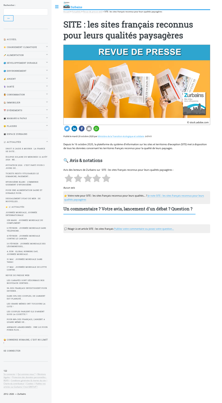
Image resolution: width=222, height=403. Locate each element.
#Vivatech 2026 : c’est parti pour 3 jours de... (25, 166)
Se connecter (12, 351)
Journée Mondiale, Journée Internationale (21, 213)
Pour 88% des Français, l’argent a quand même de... (26, 320)
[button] (67, 128)
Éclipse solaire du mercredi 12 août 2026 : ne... (26, 158)
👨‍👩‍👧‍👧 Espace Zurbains (15, 134)
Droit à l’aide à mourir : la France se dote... (25, 150)
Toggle (57, 6)
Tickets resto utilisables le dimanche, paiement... (22, 174)
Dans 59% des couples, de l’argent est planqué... (26, 297)
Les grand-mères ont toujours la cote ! (26, 305)
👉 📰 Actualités (15, 207)
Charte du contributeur (14, 383)
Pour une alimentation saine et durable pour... (24, 191)
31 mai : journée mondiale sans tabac (25, 260)
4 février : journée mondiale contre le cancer (23, 237)
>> (8, 18)
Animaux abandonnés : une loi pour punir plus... (27, 328)
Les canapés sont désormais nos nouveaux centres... (26, 281)
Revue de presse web (92, 11)
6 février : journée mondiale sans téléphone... (26, 229)
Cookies (29, 383)
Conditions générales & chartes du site (28, 380)
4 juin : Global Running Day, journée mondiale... (22, 252)
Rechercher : (9, 5)
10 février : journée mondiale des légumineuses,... (26, 245)
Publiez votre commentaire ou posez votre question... (144, 228)
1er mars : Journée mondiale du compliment (25, 221)
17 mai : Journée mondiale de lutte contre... (27, 268)
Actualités (76, 11)
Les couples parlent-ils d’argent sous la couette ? (26, 312)
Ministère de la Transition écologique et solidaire (121, 136)
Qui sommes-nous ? (26, 374)
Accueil (66, 11)
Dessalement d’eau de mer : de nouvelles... (23, 199)
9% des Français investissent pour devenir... (27, 289)
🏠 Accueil (10, 39)
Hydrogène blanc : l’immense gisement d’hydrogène (22, 183)
